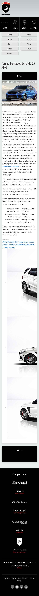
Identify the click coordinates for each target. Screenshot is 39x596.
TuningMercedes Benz (34, 27)
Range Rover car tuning (11, 166)
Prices (29, 44)
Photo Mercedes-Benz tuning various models (18, 242)
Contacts (10, 53)
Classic (10, 44)
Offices (19, 568)
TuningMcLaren (5, 27)
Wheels (29, 39)
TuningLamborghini (14, 27)
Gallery (10, 49)
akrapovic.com (19, 493)
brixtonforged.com (19, 513)
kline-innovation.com (19, 552)
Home (10, 35)
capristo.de (19, 532)
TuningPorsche (24, 27)
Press (10, 39)
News (29, 35)
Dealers (29, 49)
